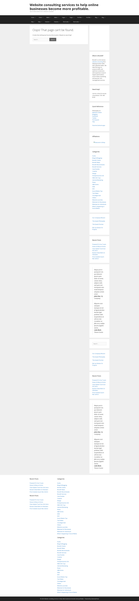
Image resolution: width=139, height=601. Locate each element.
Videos (94, 197)
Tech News (95, 193)
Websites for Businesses (99, 202)
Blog (96, 17)
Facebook (95, 116)
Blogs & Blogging (97, 158)
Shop (32, 21)
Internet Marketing (97, 180)
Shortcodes (66, 21)
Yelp (93, 122)
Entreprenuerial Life (98, 175)
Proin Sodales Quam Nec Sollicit (39, 492)
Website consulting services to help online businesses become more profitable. (64, 7)
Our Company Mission (98, 218)
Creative (94, 171)
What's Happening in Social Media (67, 534)
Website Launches (97, 200)
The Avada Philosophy (98, 221)
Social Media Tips (97, 191)
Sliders (48, 17)
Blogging (94, 114)
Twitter (94, 118)
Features (47, 21)
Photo (94, 182)
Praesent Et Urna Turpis (99, 244)
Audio (94, 156)
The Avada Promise (97, 224)
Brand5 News (96, 162)
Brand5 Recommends (98, 164)
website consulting (97, 62)
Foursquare (95, 120)
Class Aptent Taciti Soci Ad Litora (39, 487)
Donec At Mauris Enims (99, 246)
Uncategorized (96, 195)
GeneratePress (95, 598)
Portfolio (79, 17)
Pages (63, 17)
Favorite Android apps (98, 125)
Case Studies (96, 169)
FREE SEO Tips (96, 178)
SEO (93, 189)
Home (32, 17)
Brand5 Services (96, 167)
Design (94, 173)
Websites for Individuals (99, 204)
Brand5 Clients (96, 160)
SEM (93, 187)
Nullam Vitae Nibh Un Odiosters (39, 489)
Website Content (97, 112)
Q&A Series (95, 184)
